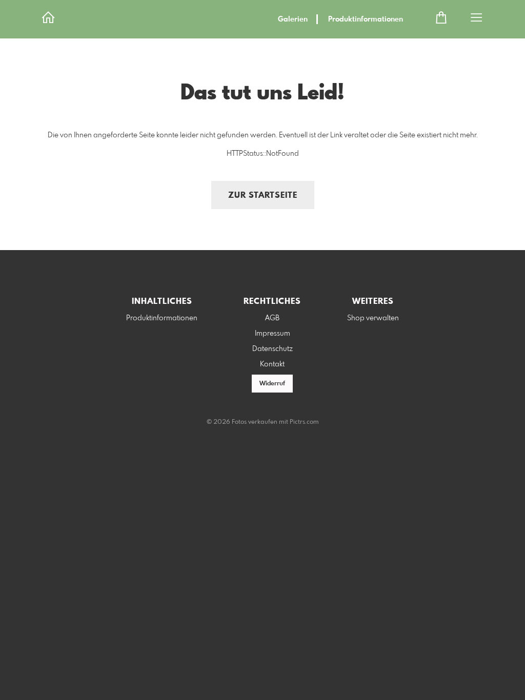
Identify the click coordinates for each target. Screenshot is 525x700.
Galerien (293, 19)
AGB (272, 318)
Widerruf (272, 384)
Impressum (272, 333)
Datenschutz (272, 349)
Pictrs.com (304, 422)
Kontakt (272, 364)
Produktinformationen (365, 19)
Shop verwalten (373, 318)
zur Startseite (262, 195)
